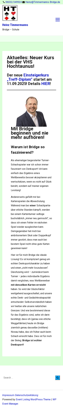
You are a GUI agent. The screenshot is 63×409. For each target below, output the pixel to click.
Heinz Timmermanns (15, 25)
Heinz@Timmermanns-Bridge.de (42, 2)
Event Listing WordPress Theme (33, 399)
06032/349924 (14, 2)
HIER (45, 83)
